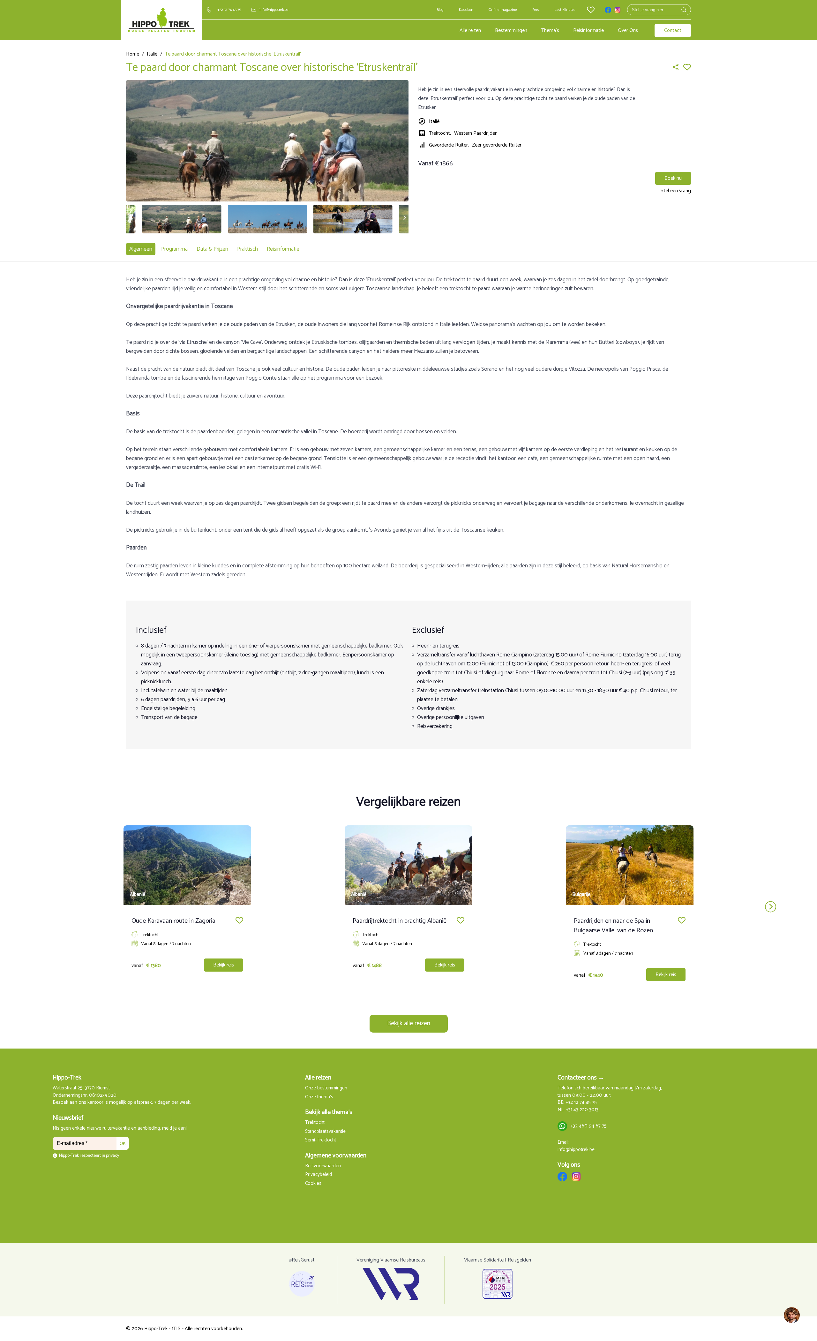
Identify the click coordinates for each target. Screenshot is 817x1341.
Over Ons (628, 30)
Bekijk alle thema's (328, 1112)
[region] (791, 1315)
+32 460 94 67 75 (588, 1126)
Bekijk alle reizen (408, 1023)
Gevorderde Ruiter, (449, 145)
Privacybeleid (318, 1174)
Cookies (313, 1183)
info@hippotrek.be (274, 10)
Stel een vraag (676, 190)
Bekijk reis (223, 965)
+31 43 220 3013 (582, 1110)
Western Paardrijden (476, 133)
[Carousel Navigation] (408, 906)
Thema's (550, 30)
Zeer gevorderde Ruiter (496, 145)
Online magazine (503, 10)
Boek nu (673, 178)
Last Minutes (564, 10)
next (770, 906)
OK (123, 1143)
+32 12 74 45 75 (229, 10)
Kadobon (466, 10)
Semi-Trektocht (320, 1140)
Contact (672, 30)
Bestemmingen (511, 30)
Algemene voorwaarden (335, 1155)
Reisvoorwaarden (323, 1166)
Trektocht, (440, 133)
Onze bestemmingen (326, 1088)
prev (46, 906)
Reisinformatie (588, 30)
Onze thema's (319, 1097)
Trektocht (315, 1122)
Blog (440, 10)
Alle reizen (470, 30)
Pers (535, 10)
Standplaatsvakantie (325, 1131)
